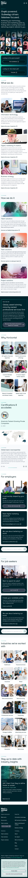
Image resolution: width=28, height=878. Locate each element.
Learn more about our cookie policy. (12, 867)
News (16, 845)
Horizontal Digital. (16, 857)
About (16, 833)
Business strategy (19, 827)
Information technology (20, 817)
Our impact (17, 836)
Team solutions (4, 836)
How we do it (4, 820)
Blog (16, 842)
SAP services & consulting (20, 820)
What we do (3, 817)
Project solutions (5, 839)
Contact (17, 848)
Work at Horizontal (19, 839)
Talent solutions (4, 833)
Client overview (4, 823)
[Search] (25, 549)
